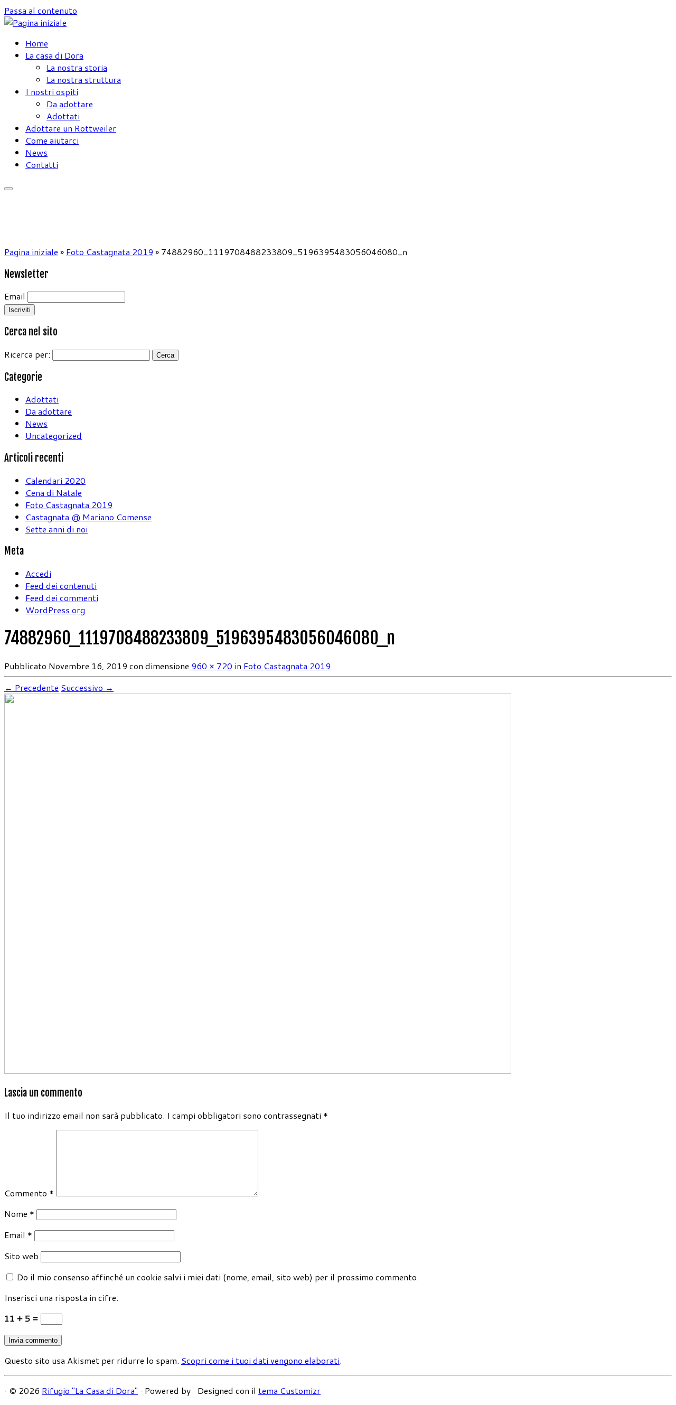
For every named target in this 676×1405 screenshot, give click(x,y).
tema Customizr (289, 1390)
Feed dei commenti (61, 598)
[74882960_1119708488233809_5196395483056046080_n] (257, 1070)
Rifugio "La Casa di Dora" (90, 1390)
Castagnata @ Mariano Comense (88, 517)
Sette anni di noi (56, 529)
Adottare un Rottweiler (70, 128)
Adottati (63, 116)
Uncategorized (53, 435)
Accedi (38, 573)
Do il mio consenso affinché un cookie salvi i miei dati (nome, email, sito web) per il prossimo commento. (218, 1277)
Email (14, 296)
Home (36, 43)
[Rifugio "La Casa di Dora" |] (35, 22)
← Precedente (31, 687)
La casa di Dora (54, 55)
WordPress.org (55, 610)
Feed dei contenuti (61, 585)
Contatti (41, 164)
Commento (29, 1193)
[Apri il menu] (8, 188)
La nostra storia (76, 67)
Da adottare (69, 104)
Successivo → (87, 687)
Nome (19, 1213)
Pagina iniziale (31, 252)
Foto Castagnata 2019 (109, 252)
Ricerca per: (27, 354)
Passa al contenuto (40, 10)
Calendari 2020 (55, 480)
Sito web (21, 1256)
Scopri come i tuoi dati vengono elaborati (260, 1360)
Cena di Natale (53, 492)
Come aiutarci (52, 140)
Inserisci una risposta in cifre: (61, 1297)
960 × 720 (210, 666)
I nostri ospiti (51, 92)
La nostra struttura (83, 79)
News (36, 152)
